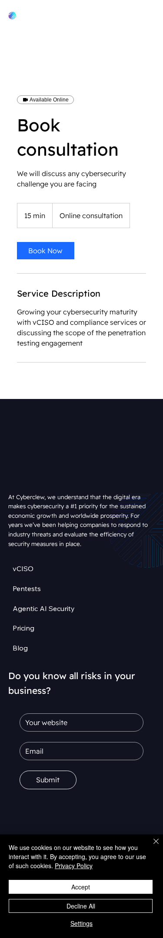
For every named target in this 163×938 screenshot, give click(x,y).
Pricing (23, 628)
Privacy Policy (74, 865)
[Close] (150, 846)
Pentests (27, 588)
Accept (80, 886)
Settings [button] (81, 923)
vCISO (23, 568)
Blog (20, 648)
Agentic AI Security (44, 608)
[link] (45, 250)
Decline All (81, 906)
